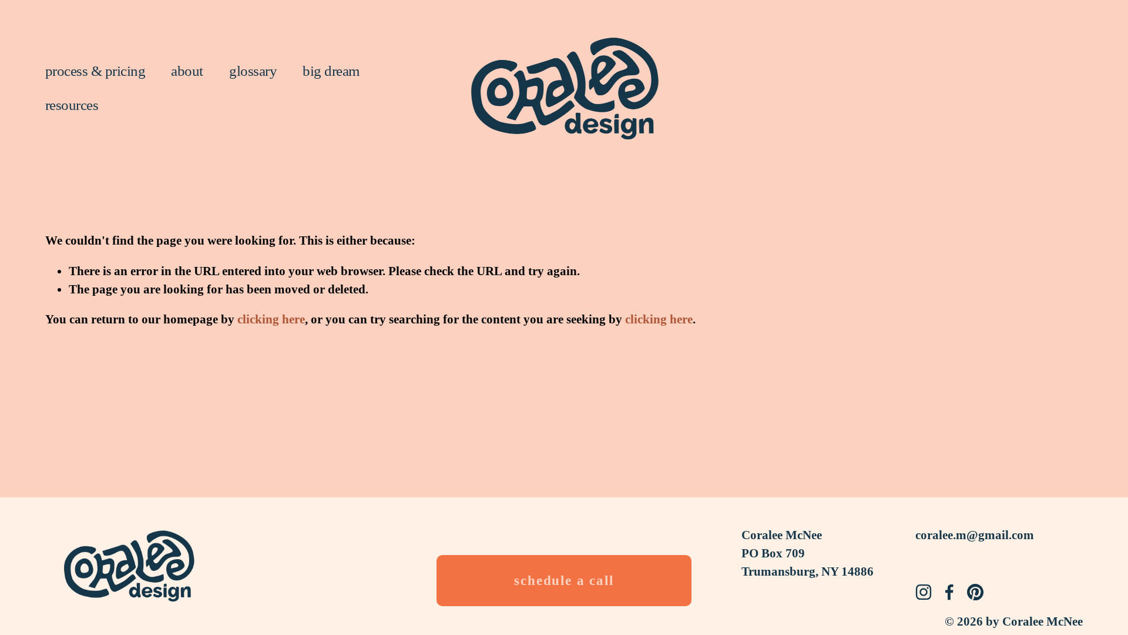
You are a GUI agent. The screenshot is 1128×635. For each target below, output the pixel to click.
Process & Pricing (95, 71)
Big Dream (331, 71)
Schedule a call (564, 580)
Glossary (253, 71)
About (187, 71)
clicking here (271, 319)
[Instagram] (923, 592)
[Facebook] (949, 592)
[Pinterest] (975, 592)
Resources (71, 105)
